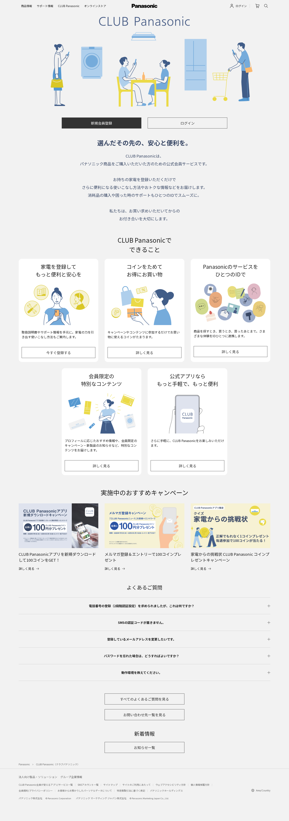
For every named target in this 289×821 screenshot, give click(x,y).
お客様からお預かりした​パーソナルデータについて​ (85, 790)
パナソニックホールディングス (166, 790)
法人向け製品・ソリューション (38, 777)
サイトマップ (110, 784)
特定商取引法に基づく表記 (131, 790)
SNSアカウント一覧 (88, 784)
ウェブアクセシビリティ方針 (171, 784)
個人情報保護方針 (200, 784)
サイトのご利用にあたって (136, 784)
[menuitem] (26, 6)
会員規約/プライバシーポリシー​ (36, 790)
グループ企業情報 (71, 777)
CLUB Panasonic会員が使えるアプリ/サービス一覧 (46, 784)
